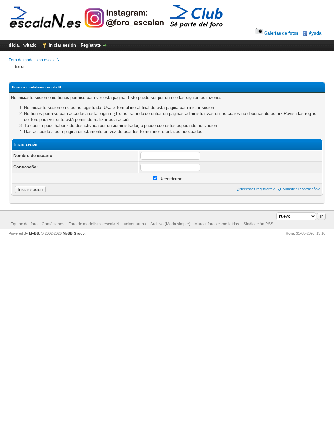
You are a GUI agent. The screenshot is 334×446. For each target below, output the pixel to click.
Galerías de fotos (281, 33)
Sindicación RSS (258, 224)
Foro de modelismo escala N (34, 60)
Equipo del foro (24, 224)
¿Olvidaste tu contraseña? (299, 189)
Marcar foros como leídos (216, 224)
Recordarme (170, 178)
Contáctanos (53, 224)
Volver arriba (135, 224)
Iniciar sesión (62, 45)
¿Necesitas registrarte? (256, 189)
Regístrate (91, 45)
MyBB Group (74, 233)
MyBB (34, 233)
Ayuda (315, 33)
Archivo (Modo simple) (170, 224)
